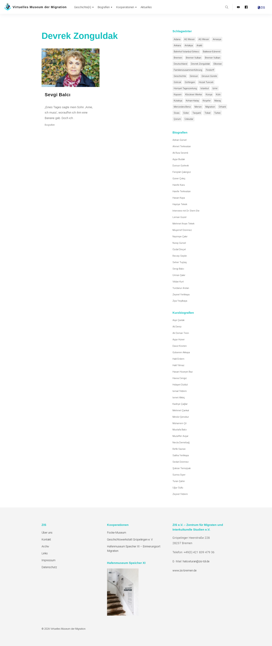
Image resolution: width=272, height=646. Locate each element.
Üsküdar (189, 119)
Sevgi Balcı (178, 268)
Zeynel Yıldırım (180, 494)
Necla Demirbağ (181, 442)
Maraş (217, 100)
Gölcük (177, 82)
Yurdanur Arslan (181, 288)
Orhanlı (222, 106)
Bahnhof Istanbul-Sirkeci (186, 51)
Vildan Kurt (178, 281)
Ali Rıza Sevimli (180, 152)
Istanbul (205, 88)
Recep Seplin (180, 255)
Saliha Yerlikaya (181, 455)
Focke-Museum (116, 532)
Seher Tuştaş (180, 262)
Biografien (104, 7)
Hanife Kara (179, 185)
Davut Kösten (180, 346)
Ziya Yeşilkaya (180, 300)
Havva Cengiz (180, 378)
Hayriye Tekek (180, 204)
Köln (218, 94)
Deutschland (180, 63)
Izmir (215, 88)
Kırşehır (207, 100)
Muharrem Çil (179, 423)
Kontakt (46, 539)
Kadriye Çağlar (180, 404)
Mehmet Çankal (181, 410)
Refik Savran (179, 449)
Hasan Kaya (179, 197)
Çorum (177, 119)
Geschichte (180, 76)
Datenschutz (49, 567)
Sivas (176, 112)
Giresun (194, 76)
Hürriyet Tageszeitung (185, 88)
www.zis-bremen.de (185, 570)
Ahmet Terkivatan (182, 146)
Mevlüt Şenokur (181, 416)
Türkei (217, 112)
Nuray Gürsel (179, 243)
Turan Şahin (179, 481)
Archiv (45, 546)
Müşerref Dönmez (182, 230)
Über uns (47, 532)
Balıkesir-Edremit (211, 51)
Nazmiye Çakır (180, 236)
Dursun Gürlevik (181, 165)
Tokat (207, 112)
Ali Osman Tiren (181, 333)
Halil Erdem (178, 358)
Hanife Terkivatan (182, 191)
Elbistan (218, 63)
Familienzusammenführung (188, 70)
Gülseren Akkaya (181, 352)
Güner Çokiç (179, 178)
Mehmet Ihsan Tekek (183, 223)
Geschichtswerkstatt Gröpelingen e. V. (130, 539)
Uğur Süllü (178, 487)
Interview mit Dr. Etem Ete (186, 210)
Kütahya (178, 100)
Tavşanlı (197, 112)
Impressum (48, 560)
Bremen (178, 57)
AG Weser (189, 39)
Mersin (198, 106)
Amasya (217, 39)
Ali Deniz (177, 326)
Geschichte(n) (82, 7)
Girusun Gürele (209, 76)
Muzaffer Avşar (180, 436)
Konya (209, 94)
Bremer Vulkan (193, 57)
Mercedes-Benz (182, 106)
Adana (177, 39)
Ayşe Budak (179, 159)
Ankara (177, 45)
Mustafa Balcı (180, 429)
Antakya (189, 45)
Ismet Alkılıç (179, 397)
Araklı (199, 45)
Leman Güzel (179, 217)
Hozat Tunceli (206, 82)
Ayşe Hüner (179, 339)
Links (45, 553)
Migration (210, 106)
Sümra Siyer (179, 474)
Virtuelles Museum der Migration (40, 7)
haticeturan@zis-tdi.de (196, 561)
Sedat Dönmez (181, 461)
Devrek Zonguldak (200, 63)
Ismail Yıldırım (180, 391)
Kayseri (177, 94)
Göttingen (190, 82)
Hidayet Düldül (180, 384)
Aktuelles (146, 7)
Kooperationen (125, 7)
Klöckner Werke (193, 94)
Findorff (210, 70)
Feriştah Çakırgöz (182, 172)
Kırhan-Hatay (192, 100)
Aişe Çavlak (178, 320)
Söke (186, 112)
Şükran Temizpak (182, 468)
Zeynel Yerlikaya (181, 294)
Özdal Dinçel (179, 249)
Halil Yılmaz (178, 365)
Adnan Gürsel (180, 140)
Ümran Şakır (179, 275)
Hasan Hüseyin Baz (183, 371)
